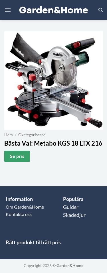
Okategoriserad (32, 135)
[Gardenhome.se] (53, 10)
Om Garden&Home (25, 206)
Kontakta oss (19, 214)
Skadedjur (74, 215)
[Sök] (100, 10)
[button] (7, 10)
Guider (70, 207)
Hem (8, 135)
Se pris (17, 156)
